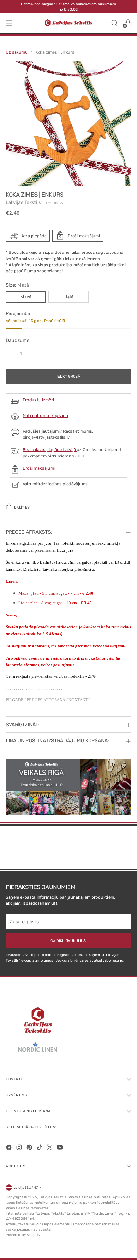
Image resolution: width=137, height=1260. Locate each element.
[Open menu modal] (9, 22)
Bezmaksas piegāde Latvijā (50, 449)
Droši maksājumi (39, 468)
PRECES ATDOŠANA (46, 700)
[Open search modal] (114, 22)
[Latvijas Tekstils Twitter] (50, 1148)
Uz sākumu (17, 52)
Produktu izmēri (38, 399)
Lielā (68, 297)
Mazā (26, 297)
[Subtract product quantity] (12, 353)
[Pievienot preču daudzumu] (31, 353)
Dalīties (22, 507)
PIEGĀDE (15, 700)
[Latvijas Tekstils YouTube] (60, 1148)
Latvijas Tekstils (23, 202)
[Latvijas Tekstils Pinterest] (30, 1148)
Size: (17, 285)
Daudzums (17, 340)
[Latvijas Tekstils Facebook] (9, 1148)
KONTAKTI (79, 700)
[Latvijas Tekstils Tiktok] (40, 1148)
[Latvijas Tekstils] (68, 22)
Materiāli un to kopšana (45, 415)
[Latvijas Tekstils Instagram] (20, 1148)
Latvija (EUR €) (25, 1187)
